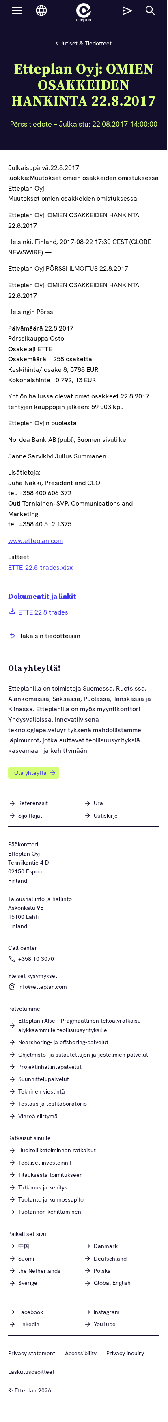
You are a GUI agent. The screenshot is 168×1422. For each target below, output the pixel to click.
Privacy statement (31, 1353)
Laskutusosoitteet (31, 1371)
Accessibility (81, 1353)
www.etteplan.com (35, 540)
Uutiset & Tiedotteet (85, 43)
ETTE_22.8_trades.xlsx (41, 567)
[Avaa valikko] (17, 10)
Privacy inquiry (125, 1353)
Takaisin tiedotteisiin (49, 636)
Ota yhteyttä (30, 772)
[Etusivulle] (83, 12)
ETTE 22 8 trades (43, 612)
